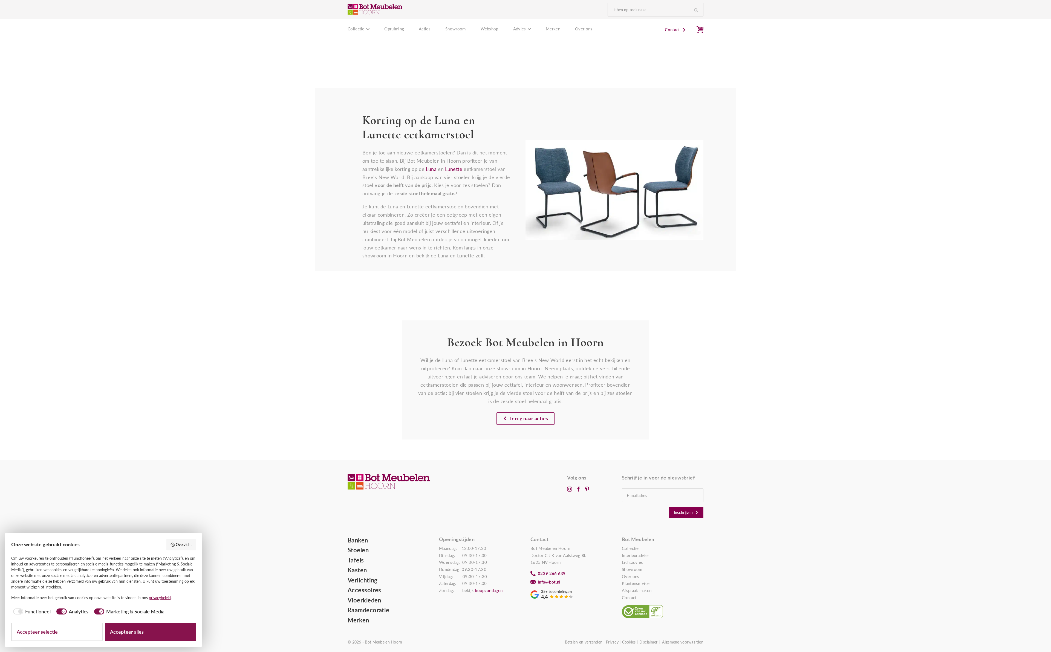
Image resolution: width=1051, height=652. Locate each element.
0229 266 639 (552, 573)
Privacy (612, 642)
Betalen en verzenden (584, 642)
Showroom (455, 28)
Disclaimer (648, 642)
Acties (425, 28)
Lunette (453, 169)
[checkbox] (31, 611)
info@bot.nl (549, 581)
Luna (431, 169)
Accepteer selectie (37, 632)
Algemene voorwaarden (682, 642)
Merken (553, 28)
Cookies (629, 642)
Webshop (489, 28)
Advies (519, 28)
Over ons (583, 28)
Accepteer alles (127, 632)
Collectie (356, 28)
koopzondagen (489, 590)
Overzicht (184, 544)
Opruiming (394, 28)
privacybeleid (160, 597)
